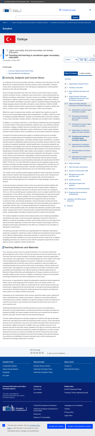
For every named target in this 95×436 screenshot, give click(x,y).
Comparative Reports (10, 366)
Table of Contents (70, 73)
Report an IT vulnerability (42, 417)
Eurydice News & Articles (42, 366)
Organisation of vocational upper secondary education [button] (0, 55)
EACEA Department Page (72, 389)
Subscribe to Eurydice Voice (43, 369)
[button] (90, 9)
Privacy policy (69, 412)
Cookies (67, 409)
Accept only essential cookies (79, 426)
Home (4, 22)
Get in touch (37, 389)
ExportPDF (82, 59)
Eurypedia (6, 372)
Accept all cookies (56, 426)
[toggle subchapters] (65, 84)
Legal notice (68, 415)
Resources (37, 414)
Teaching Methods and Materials (19, 73)
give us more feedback (57, 353)
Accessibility (38, 392)
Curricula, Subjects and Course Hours (20, 71)
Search (75, 17)
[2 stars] (33, 353)
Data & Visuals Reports (10, 369)
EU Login (6, 375)
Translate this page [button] (69, 10)
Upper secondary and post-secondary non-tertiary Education (30, 22)
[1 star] (31, 353)
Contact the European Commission (45, 405)
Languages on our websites (73, 405)
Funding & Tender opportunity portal (76, 392)
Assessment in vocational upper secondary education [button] (94, 55)
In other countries (85, 73)
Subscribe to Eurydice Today (43, 372)
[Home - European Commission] (24, 10)
